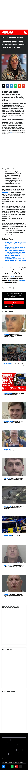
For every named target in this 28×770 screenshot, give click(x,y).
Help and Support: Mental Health (8, 750)
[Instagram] (20, 766)
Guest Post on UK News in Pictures (9, 746)
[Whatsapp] (12, 766)
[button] (3, 86)
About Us (4, 758)
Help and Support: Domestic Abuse (9, 748)
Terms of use (4, 754)
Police (10, 288)
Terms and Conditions (6, 752)
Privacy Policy (10, 306)
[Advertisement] (14, 15)
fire (11, 132)
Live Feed (19, 750)
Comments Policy (5, 740)
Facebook (11, 277)
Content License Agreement (15, 744)
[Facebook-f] (3, 766)
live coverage (21, 280)
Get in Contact (5, 744)
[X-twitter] (7, 766)
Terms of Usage (16, 752)
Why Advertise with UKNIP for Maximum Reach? (12, 756)
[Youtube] (16, 766)
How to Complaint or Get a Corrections (10, 742)
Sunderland (5, 192)
